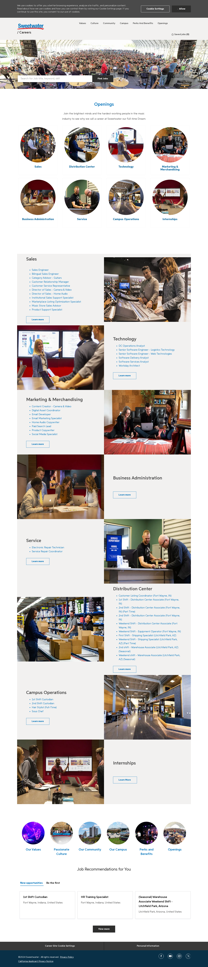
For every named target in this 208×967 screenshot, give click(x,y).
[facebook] (161, 956)
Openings (175, 849)
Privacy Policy (67, 957)
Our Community (90, 849)
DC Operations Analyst (132, 346)
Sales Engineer (40, 270)
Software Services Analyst (134, 362)
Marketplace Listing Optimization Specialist (56, 302)
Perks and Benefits (147, 852)
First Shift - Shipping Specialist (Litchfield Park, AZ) (147, 635)
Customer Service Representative (51, 286)
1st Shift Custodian (42, 699)
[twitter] (188, 956)
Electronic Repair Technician (48, 547)
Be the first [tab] (53, 883)
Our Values (33, 849)
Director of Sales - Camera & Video (52, 290)
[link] (24, 32)
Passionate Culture (61, 852)
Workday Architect (129, 366)
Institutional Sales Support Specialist (52, 298)
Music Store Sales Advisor (46, 306)
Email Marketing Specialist (47, 418)
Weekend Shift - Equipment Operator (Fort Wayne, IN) (150, 631)
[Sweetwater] (30, 27)
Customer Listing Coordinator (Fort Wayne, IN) (145, 596)
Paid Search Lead (41, 426)
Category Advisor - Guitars (47, 278)
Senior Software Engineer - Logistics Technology (147, 350)
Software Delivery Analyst (134, 358)
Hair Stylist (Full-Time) (44, 707)
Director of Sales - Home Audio (50, 294)
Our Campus (118, 849)
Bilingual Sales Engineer (45, 274)
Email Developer (41, 414)
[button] (155, 9)
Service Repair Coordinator (47, 551)
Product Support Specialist (47, 309)
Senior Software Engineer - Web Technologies (145, 354)
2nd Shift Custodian (43, 703)
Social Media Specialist (44, 434)
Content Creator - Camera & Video (51, 406)
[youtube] (170, 956)
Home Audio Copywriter (45, 422)
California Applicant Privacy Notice (35, 961)
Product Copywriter (43, 430)
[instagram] (179, 956)
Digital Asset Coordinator (46, 410)
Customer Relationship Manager (50, 282)
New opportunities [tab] (31, 883)
